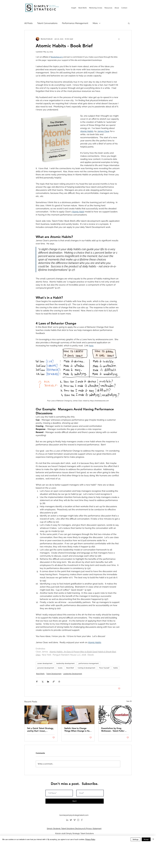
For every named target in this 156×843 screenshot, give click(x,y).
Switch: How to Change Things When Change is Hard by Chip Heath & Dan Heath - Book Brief (78, 729)
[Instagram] (78, 820)
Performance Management (75, 23)
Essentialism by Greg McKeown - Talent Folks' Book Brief (112, 729)
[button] (129, 23)
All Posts (28, 23)
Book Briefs (40, 674)
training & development (86, 668)
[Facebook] (81, 820)
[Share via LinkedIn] (48, 681)
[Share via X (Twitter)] (42, 681)
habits (115, 668)
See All (129, 701)
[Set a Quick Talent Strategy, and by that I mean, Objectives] (40, 715)
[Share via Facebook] (37, 681)
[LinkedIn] (67, 820)
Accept (146, 839)
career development (44, 663)
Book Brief (70, 668)
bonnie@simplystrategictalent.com (74, 815)
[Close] (153, 839)
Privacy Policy (90, 839)
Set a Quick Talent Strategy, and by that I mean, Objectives (40, 729)
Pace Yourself (104, 668)
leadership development (65, 663)
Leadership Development (72, 674)
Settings (135, 839)
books (60, 668)
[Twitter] (70, 820)
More (95, 23)
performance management (88, 663)
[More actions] (119, 39)
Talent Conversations (47, 23)
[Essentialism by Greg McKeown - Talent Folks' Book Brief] (115, 715)
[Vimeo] (74, 820)
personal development (45, 668)
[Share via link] (54, 681)
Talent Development (53, 674)
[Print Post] (59, 681)
